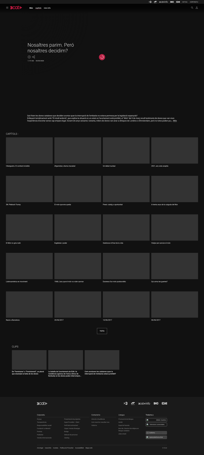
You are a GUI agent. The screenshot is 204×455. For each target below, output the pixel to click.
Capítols (11, 133)
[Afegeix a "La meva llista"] (29, 57)
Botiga (184, 2)
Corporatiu (194, 2)
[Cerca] (193, 7)
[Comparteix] (33, 57)
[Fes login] (197, 7)
